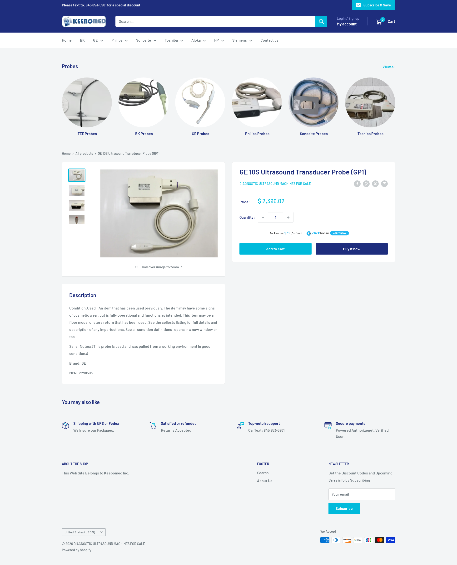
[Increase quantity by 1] (288, 217)
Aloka (196, 40)
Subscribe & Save (377, 5)
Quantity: (247, 217)
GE (95, 40)
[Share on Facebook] (357, 183)
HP (216, 40)
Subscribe (344, 508)
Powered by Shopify (76, 550)
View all (389, 66)
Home (67, 40)
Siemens (239, 40)
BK (82, 40)
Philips (117, 40)
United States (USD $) (80, 532)
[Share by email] (384, 183)
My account (347, 23)
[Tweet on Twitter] (375, 183)
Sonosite (143, 40)
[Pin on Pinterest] (366, 183)
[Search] (321, 21)
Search (263, 472)
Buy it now (351, 248)
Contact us (269, 40)
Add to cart (275, 248)
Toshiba (171, 40)
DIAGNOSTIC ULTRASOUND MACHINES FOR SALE (275, 184)
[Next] (395, 102)
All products (84, 153)
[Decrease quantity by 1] (263, 217)
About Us (264, 480)
